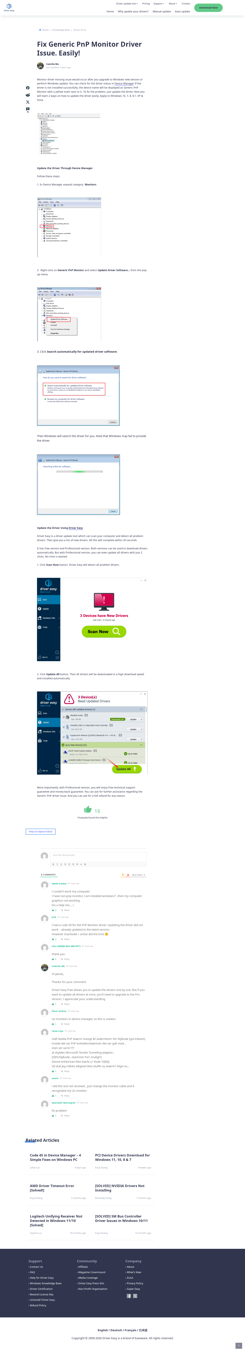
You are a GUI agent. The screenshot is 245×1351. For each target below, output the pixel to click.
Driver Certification (41, 1289)
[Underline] (61, 864)
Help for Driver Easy (42, 1277)
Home (110, 11)
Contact (186, 3)
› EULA (129, 1277)
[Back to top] (239, 1346)
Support (158, 3)
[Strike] (65, 864)
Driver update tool (126, 3)
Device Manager (124, 83)
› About (129, 1266)
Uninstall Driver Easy (42, 1299)
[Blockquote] (77, 864)
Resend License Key (41, 1294)
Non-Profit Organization (92, 1289)
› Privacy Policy (134, 1283)
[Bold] (53, 864)
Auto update (182, 11)
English (103, 1330)
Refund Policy (38, 1305)
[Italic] (57, 864)
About (172, 3)
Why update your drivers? (133, 11)
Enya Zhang (101, 1167)
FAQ (32, 1272)
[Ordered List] (69, 864)
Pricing (146, 3)
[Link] (85, 864)
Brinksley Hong (103, 1198)
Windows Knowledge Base (46, 1283)
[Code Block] (81, 864)
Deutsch (116, 1330)
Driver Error (79, 29)
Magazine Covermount (91, 1272)
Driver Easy (76, 528)
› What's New (133, 1272)
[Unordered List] (73, 864)
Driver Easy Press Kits (91, 1283)
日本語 (143, 1330)
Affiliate (83, 1266)
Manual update (162, 11)
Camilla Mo (52, 64)
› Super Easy (132, 1289)
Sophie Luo (36, 1233)
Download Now (208, 7)
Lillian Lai (35, 1167)
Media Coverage (88, 1277)
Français (130, 1330)
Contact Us (36, 1266)
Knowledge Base (61, 29)
